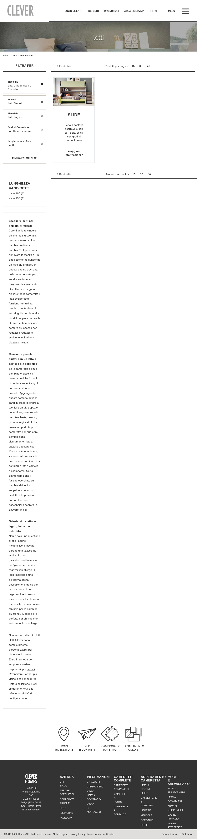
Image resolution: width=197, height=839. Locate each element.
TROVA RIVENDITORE (64, 748)
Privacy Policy (77, 834)
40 (148, 66)
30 (141, 66)
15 (133, 66)
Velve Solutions (184, 834)
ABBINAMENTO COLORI (134, 748)
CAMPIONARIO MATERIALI (110, 748)
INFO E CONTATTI (87, 748)
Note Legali (60, 834)
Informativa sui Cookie (100, 834)
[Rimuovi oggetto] (42, 83)
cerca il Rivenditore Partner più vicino (23, 674)
